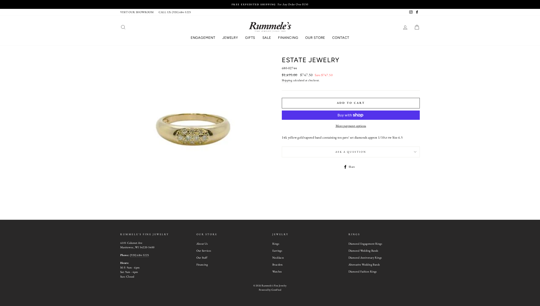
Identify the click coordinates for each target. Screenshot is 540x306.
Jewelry (230, 38)
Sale (266, 38)
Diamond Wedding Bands (363, 250)
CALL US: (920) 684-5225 (175, 12)
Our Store (315, 38)
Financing (288, 38)
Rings (275, 243)
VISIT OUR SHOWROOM (137, 12)
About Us (202, 243)
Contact (341, 38)
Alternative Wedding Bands (364, 264)
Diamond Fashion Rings (362, 271)
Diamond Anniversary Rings (365, 257)
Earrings (277, 250)
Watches (277, 271)
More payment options (351, 126)
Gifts (250, 38)
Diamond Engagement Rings (365, 243)
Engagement (203, 38)
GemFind (276, 289)
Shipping (287, 80)
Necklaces (278, 257)
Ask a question (350, 152)
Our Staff (201, 257)
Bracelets (277, 264)
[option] (270, 4)
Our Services (203, 250)
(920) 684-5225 (139, 255)
